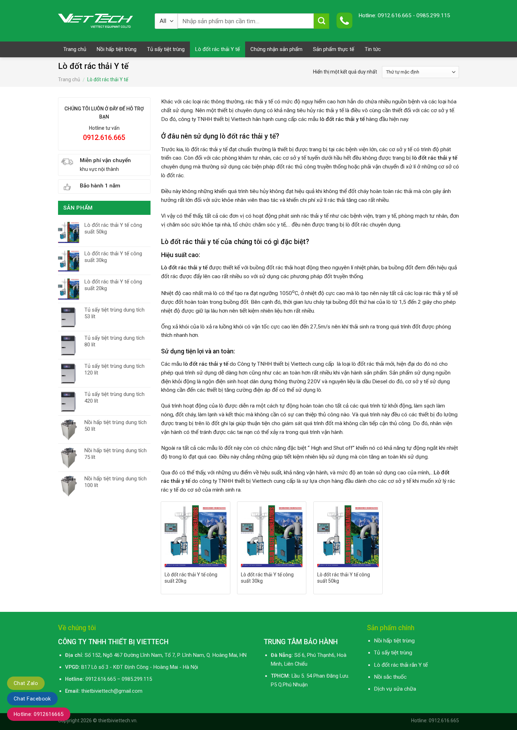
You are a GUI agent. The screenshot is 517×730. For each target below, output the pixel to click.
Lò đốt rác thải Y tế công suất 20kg (191, 578)
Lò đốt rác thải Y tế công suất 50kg (343, 578)
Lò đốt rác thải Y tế (217, 49)
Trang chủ (74, 49)
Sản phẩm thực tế (333, 49)
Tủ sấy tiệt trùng (166, 49)
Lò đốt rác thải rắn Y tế (401, 665)
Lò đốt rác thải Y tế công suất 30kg (267, 578)
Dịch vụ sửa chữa (395, 689)
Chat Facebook (32, 699)
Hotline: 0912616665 (39, 714)
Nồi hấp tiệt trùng (116, 49)
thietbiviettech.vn (117, 720)
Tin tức (373, 49)
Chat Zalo (26, 683)
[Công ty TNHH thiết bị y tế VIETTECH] (101, 21)
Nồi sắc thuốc (390, 677)
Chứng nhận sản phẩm (276, 49)
